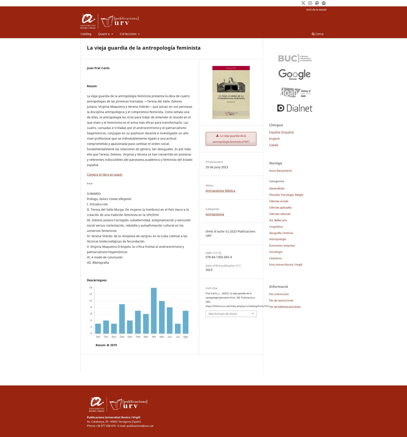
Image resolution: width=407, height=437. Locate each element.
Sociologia (275, 252)
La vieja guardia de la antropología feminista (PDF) (231, 139)
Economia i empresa (282, 245)
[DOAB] (294, 91)
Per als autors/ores (281, 300)
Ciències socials (278, 201)
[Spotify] (324, 3)
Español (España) (281, 132)
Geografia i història (281, 233)
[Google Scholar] (294, 74)
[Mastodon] (317, 3)
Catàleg (86, 34)
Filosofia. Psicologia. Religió (286, 195)
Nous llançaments (280, 170)
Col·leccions (128, 34)
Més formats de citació (223, 314)
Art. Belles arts (278, 220)
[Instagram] (310, 3)
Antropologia (215, 214)
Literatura (275, 258)
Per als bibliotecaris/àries (285, 307)
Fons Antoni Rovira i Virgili (285, 264)
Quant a (104, 34)
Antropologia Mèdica (220, 191)
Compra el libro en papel (104, 174)
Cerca (319, 34)
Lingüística (276, 226)
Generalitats (276, 188)
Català (273, 145)
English (274, 139)
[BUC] (294, 57)
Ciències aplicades (280, 207)
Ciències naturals (279, 214)
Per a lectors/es (279, 294)
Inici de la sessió (316, 9)
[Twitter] (303, 3)
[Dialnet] (294, 107)
